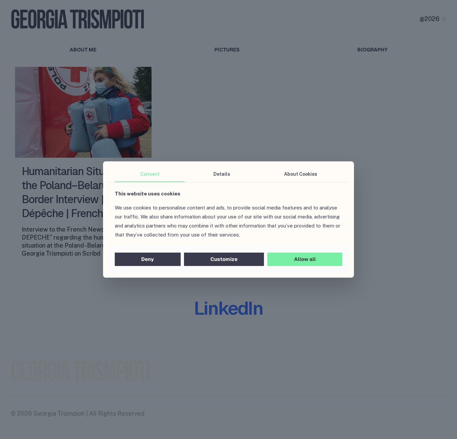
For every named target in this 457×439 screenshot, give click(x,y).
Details (221, 174)
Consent (150, 174)
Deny (147, 259)
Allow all (305, 259)
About (300, 174)
